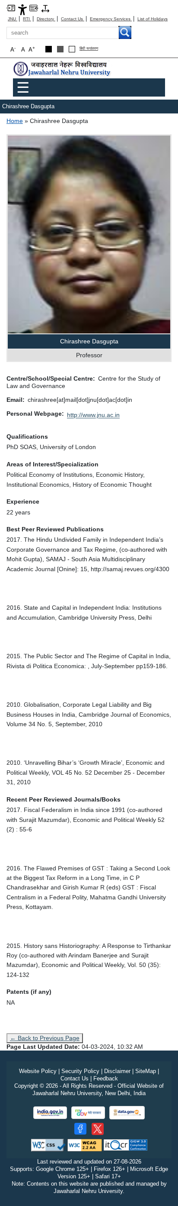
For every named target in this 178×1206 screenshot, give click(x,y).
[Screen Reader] (33, 7)
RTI (27, 18)
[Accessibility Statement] (22, 9)
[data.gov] (127, 1112)
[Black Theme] (48, 49)
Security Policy (80, 1071)
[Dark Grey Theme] (60, 49)
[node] (62, 69)
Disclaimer (117, 1071)
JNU (12, 18)
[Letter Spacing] (45, 8)
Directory (46, 18)
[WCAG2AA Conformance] (84, 1144)
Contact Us (72, 18)
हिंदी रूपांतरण (88, 49)
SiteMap (145, 1071)
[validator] (48, 1144)
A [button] (32, 49)
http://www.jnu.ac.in (93, 414)
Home (14, 120)
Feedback (105, 1078)
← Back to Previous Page (44, 1038)
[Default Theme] (72, 49)
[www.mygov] (88, 1112)
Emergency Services (111, 18)
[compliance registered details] (125, 1144)
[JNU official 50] (98, 1129)
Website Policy (38, 1071)
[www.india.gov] (50, 1112)
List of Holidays (152, 18)
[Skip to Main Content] (10, 7)
